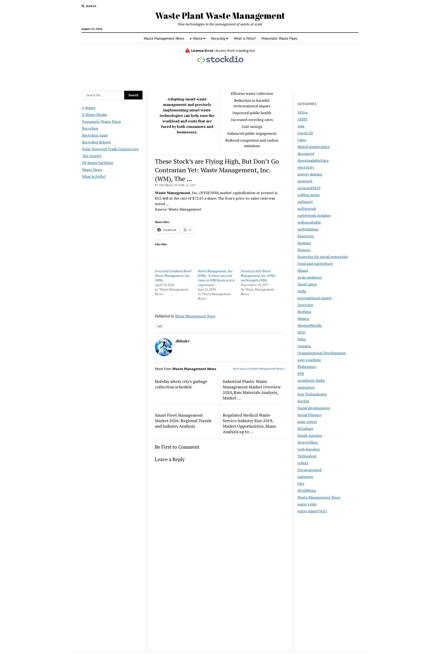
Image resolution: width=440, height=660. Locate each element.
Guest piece (307, 284)
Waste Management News (164, 38)
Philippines (306, 366)
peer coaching (309, 359)
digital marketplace (313, 146)
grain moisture (309, 277)
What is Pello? (245, 38)
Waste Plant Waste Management (220, 15)
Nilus (301, 339)
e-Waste (196, 38)
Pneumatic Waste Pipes (279, 38)
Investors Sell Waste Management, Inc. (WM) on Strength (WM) (258, 275)
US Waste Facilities (97, 162)
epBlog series (308, 194)
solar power (307, 421)
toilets (302, 462)
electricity (305, 167)
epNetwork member (314, 215)
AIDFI (302, 119)
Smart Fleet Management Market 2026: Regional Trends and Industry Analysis (183, 420)
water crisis (306, 504)
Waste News (92, 169)
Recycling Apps (95, 135)
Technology (307, 456)
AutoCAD (305, 132)
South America (309, 435)
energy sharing (309, 174)
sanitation (305, 387)
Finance (304, 249)
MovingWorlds (309, 325)
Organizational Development (321, 352)
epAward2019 (308, 187)
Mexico (303, 318)
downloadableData (312, 160)
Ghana (302, 270)
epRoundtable (309, 222)
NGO (301, 332)
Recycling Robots (96, 142)
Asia (300, 126)
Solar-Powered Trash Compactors (110, 148)
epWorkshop (307, 229)
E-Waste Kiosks (94, 114)
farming (304, 242)
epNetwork (306, 208)
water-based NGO (312, 511)
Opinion (304, 346)
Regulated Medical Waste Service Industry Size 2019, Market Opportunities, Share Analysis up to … (249, 423)
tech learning (308, 449)
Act (160, 326)
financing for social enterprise (322, 256)
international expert (314, 297)
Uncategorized (309, 469)
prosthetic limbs (311, 380)
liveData (304, 311)
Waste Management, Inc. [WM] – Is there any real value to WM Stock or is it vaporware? (216, 278)
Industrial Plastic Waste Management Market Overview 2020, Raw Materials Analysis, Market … (252, 390)
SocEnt (303, 401)
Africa (302, 112)
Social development (313, 407)
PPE (300, 373)
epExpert (305, 201)
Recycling (218, 38)
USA (300, 483)
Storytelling (307, 442)
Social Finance (309, 414)
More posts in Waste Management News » (259, 368)
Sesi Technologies (312, 394)
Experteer (305, 236)
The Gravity (92, 155)
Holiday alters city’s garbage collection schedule (181, 384)
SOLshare (305, 428)
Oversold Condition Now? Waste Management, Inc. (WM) (173, 275)
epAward (304, 181)
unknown (305, 476)
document (305, 153)
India (301, 291)
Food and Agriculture (315, 263)
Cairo (301, 139)
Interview (305, 304)
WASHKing (306, 490)
